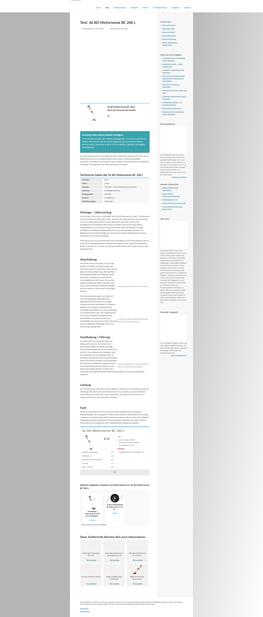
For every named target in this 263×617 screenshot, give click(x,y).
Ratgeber (187, 8)
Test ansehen (91, 560)
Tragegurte (175, 8)
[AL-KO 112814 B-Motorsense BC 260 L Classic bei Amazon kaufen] (91, 120)
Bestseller (134, 8)
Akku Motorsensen (168, 29)
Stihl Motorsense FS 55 (169, 200)
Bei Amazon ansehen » (179, 177)
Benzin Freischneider (169, 39)
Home (98, 8)
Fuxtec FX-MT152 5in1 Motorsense (173, 203)
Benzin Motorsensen (169, 36)
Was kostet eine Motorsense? (172, 108)
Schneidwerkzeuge (160, 8)
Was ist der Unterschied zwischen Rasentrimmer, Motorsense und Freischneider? (173, 78)
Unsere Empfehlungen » (179, 355)
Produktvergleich (120, 8)
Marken (145, 8)
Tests (107, 8)
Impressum (84, 609)
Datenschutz (84, 611)
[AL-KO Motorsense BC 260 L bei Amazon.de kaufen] (108, 116)
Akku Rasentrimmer (169, 25)
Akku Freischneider (168, 32)
